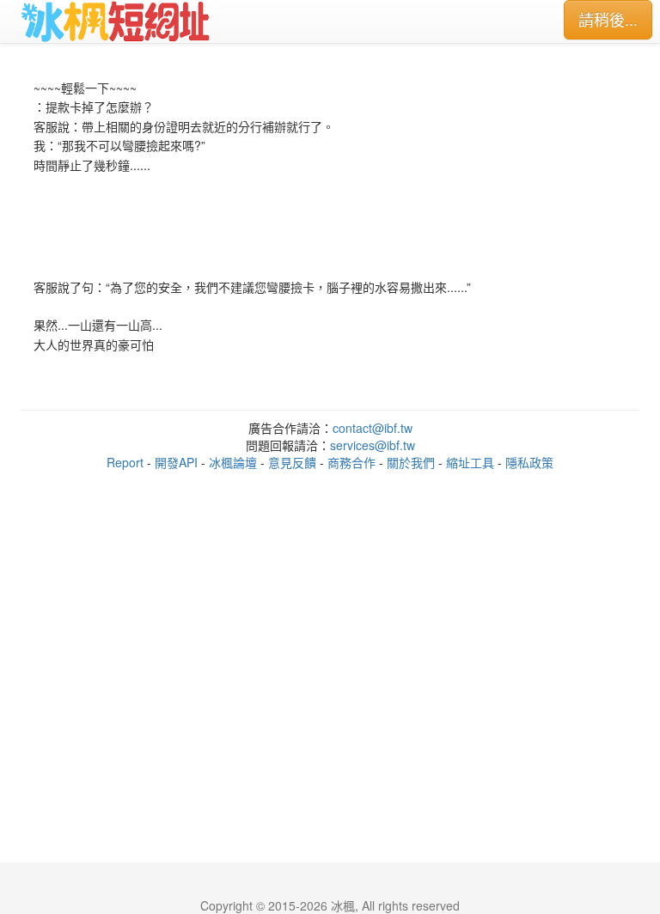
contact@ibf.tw (372, 427)
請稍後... (608, 19)
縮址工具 (470, 462)
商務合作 (351, 462)
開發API (176, 462)
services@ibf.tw (372, 445)
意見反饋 (292, 462)
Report (125, 462)
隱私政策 (529, 462)
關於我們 (411, 462)
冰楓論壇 (233, 462)
